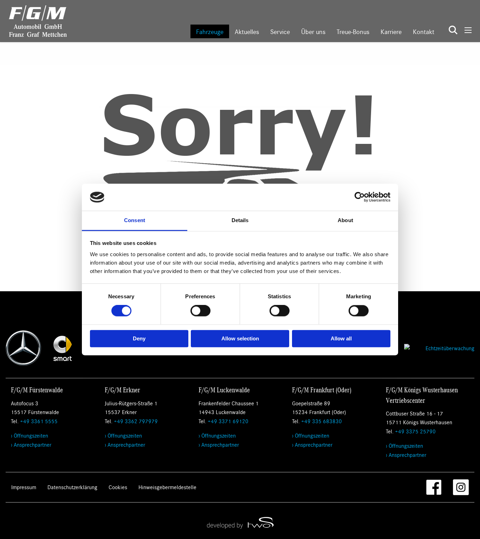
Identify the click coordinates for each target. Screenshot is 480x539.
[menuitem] (209, 31)
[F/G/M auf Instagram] (461, 487)
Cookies (118, 487)
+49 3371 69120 (228, 421)
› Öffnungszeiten (29, 435)
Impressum (23, 487)
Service (280, 31)
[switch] (200, 311)
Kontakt (423, 31)
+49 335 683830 (321, 421)
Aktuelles (247, 31)
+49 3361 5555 (39, 421)
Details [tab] (240, 220)
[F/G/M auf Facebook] (434, 487)
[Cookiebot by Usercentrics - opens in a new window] (359, 197)
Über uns (313, 31)
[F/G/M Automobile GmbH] (33, 20)
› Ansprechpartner (31, 444)
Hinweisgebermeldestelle (167, 487)
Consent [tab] (134, 220)
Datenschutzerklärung (72, 487)
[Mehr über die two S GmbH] (240, 522)
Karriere (391, 31)
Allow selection (240, 338)
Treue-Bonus (353, 31)
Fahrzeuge (209, 31)
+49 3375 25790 (415, 431)
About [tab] (345, 220)
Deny (139, 338)
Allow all (341, 338)
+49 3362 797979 (136, 421)
